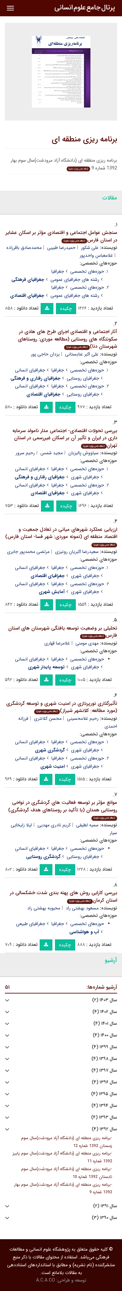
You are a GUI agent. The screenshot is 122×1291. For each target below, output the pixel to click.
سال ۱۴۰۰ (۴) (105, 1035)
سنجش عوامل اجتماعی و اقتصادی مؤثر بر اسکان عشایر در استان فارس (61, 236)
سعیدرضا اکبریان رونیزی (77, 551)
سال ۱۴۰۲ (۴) (104, 1011)
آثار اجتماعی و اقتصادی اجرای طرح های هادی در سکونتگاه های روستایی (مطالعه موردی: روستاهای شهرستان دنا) (67, 339)
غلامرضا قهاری (57, 643)
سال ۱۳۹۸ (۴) (104, 1058)
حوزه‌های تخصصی (87, 271)
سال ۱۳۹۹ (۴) (104, 1047)
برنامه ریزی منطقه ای (84, 139)
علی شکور (90, 247)
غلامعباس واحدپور (96, 255)
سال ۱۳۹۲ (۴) (104, 1129)
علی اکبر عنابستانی (82, 354)
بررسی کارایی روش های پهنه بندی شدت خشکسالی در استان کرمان (63, 896)
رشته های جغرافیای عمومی (74, 279)
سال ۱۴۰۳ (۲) (104, 1000)
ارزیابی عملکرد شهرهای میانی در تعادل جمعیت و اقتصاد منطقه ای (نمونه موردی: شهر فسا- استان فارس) (61, 536)
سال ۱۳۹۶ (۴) (104, 1082)
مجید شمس (51, 453)
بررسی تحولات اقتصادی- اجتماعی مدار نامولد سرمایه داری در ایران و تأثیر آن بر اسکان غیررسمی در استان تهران (64, 438)
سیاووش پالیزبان (83, 453)
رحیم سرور (25, 453)
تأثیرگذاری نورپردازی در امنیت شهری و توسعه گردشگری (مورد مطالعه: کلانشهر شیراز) (61, 707)
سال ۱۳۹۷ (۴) (104, 1070)
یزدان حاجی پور (45, 354)
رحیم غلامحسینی (83, 718)
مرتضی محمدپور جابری (28, 551)
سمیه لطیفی (87, 825)
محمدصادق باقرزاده (24, 247)
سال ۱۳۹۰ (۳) (104, 1217)
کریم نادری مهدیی (54, 825)
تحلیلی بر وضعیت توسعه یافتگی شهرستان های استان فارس (62, 632)
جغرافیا (57, 271)
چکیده (66, 308)
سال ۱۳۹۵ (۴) (104, 1094)
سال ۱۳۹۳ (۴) (104, 1117)
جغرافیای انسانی (30, 370)
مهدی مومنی (87, 643)
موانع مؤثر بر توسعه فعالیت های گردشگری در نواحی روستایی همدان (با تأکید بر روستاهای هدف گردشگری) (62, 809)
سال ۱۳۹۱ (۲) (105, 1206)
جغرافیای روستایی (83, 378)
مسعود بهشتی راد (82, 908)
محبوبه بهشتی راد (43, 908)
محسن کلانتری (47, 718)
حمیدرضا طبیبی (61, 247)
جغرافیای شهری (85, 477)
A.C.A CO (45, 1280)
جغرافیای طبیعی (30, 923)
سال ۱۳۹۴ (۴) (104, 1105)
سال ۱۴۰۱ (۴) (105, 1023)
